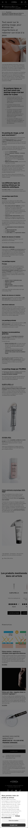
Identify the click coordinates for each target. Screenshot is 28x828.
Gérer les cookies (13, 820)
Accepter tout (13, 825)
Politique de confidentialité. (11, 816)
